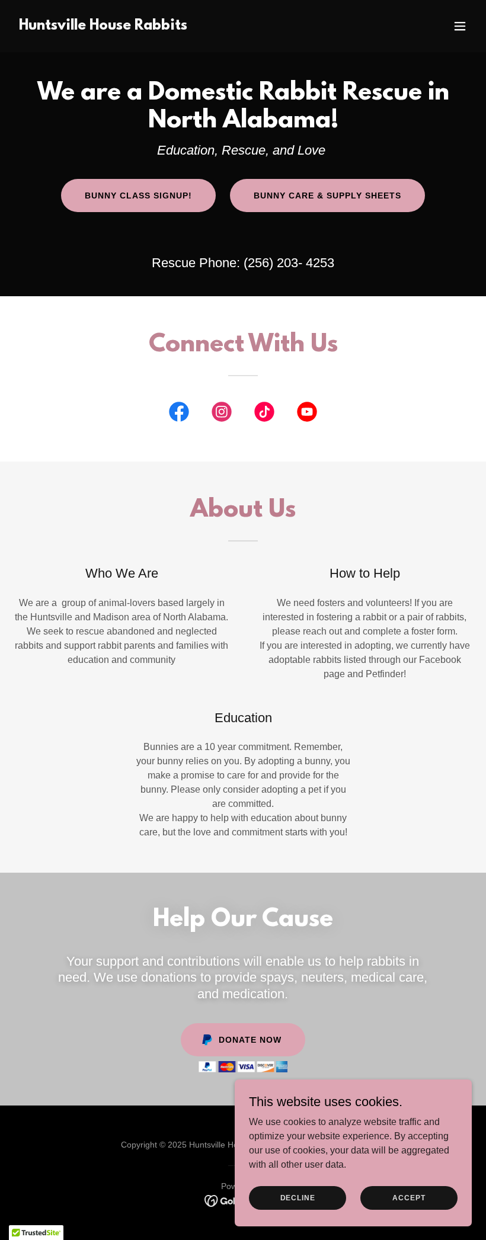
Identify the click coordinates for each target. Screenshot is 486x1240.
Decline (297, 1197)
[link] (103, 26)
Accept (408, 1197)
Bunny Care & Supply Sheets (327, 195)
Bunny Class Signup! (138, 195)
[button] (460, 26)
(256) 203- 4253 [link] (289, 262)
